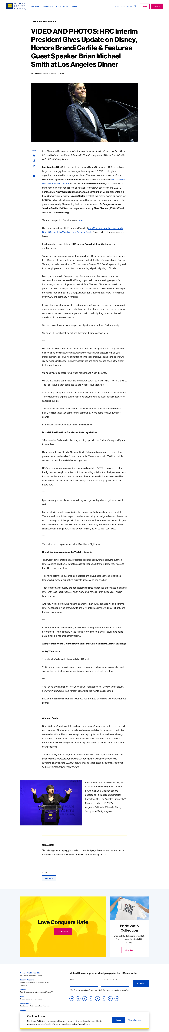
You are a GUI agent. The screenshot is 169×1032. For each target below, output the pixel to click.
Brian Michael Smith (112, 228)
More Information (135, 1020)
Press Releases (44, 21)
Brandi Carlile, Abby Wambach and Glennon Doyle (67, 232)
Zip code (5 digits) (113, 979)
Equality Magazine (27, 980)
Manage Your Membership (30, 973)
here (80, 220)
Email (77, 979)
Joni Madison (95, 228)
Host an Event (25, 1003)
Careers (23, 989)
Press (22, 996)
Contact (23, 1010)
